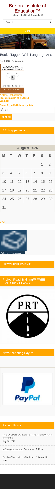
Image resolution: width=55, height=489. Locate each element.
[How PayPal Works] (27, 389)
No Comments (17, 61)
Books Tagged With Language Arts (16, 105)
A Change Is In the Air (12, 449)
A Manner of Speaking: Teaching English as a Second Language (14, 98)
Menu (28, 31)
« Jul (2, 222)
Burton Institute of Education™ (27, 8)
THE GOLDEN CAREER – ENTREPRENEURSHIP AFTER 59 (27, 436)
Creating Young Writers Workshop (18, 457)
